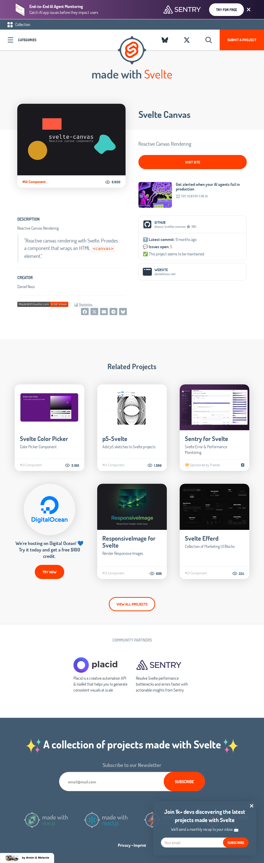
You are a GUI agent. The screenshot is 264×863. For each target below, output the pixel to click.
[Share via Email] (104, 311)
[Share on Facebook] (85, 311)
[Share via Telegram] (113, 311)
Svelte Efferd (201, 538)
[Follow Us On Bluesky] (165, 40)
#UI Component (34, 182)
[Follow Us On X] (187, 40)
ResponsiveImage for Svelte (128, 542)
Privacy (124, 845)
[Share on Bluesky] (123, 311)
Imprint (140, 845)
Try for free (226, 9)
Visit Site (192, 162)
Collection (22, 24)
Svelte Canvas (164, 114)
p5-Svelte (114, 438)
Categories (27, 39)
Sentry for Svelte (206, 438)
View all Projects (132, 604)
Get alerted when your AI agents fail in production (208, 186)
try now (49, 571)
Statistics (86, 304)
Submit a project (241, 39)
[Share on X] (94, 311)
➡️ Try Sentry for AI (192, 196)
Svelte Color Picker (44, 438)
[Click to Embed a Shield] (42, 303)
